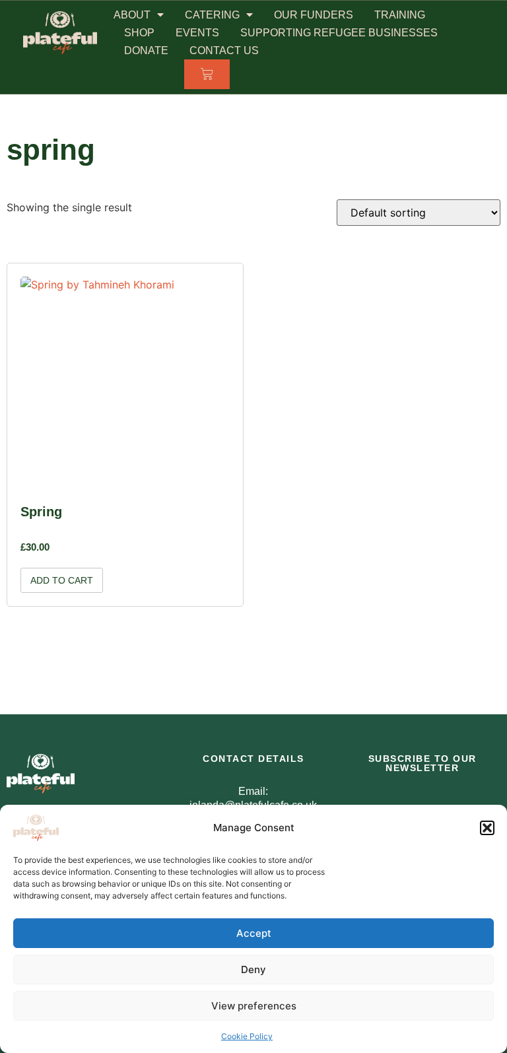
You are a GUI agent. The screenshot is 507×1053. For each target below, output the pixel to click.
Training (399, 14)
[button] (487, 827)
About (132, 14)
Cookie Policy (247, 1036)
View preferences (253, 1006)
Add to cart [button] (61, 580)
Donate (146, 50)
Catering (212, 14)
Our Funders (313, 14)
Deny (253, 969)
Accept (253, 933)
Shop (139, 32)
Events (197, 32)
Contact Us (224, 50)
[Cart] (207, 74)
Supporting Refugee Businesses (339, 32)
